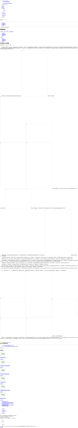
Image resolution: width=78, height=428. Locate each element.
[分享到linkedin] (7, 343)
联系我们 (3, 16)
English (5, 10)
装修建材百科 (4, 15)
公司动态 (1, 37)
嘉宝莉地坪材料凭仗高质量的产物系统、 (8, 403)
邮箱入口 (3, 6)
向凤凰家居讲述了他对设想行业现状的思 (8, 402)
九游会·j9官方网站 (6, 31)
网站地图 (1, 427)
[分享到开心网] (5, 343)
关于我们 (3, 22)
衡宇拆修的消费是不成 (5, 401)
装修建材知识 (4, 13)
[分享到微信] (2, 343)
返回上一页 (2, 347)
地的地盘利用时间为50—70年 (9, 345)
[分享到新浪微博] (1, 343)
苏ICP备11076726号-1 (33, 426)
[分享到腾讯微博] (4, 343)
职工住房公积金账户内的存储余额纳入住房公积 (11, 346)
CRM (2, 7)
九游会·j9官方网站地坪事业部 (8, 3)
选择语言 (3, 8)
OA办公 (3, 5)
